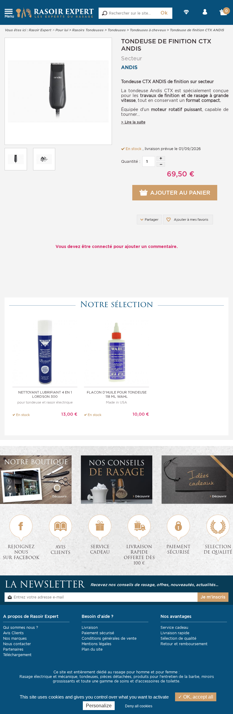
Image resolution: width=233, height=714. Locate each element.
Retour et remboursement (184, 644)
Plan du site (92, 649)
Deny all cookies (138, 706)
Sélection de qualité (178, 638)
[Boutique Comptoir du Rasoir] (36, 479)
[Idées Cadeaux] (197, 479)
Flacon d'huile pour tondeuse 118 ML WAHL (117, 394)
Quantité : (130, 161)
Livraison (90, 627)
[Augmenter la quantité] (161, 158)
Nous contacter (17, 644)
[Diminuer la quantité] (161, 164)
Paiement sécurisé (98, 633)
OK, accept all (197, 696)
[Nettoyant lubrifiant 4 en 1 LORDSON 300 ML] (44, 351)
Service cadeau (174, 627)
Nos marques (15, 638)
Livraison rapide (174, 633)
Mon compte (205, 17)
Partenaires (13, 649)
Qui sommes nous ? (20, 627)
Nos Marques (186, 17)
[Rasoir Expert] (55, 12)
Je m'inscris (213, 597)
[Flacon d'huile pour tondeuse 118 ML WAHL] (116, 351)
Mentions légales (96, 644)
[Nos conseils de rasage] (116, 479)
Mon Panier (224, 13)
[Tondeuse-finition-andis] (58, 91)
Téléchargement (17, 654)
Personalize (99, 705)
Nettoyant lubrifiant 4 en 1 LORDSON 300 (45, 394)
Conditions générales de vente (109, 638)
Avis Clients (13, 633)
